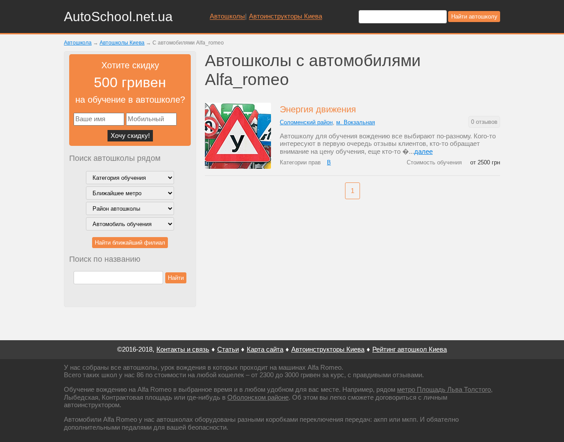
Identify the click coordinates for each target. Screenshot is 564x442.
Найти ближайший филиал (130, 242)
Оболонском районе (258, 397)
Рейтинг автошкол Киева (409, 349)
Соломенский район (306, 122)
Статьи (228, 349)
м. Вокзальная (355, 122)
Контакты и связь (182, 349)
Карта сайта (265, 349)
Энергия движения (318, 109)
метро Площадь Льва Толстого (444, 389)
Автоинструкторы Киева (285, 16)
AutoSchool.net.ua (118, 16)
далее (423, 151)
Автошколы (227, 16)
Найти (176, 278)
